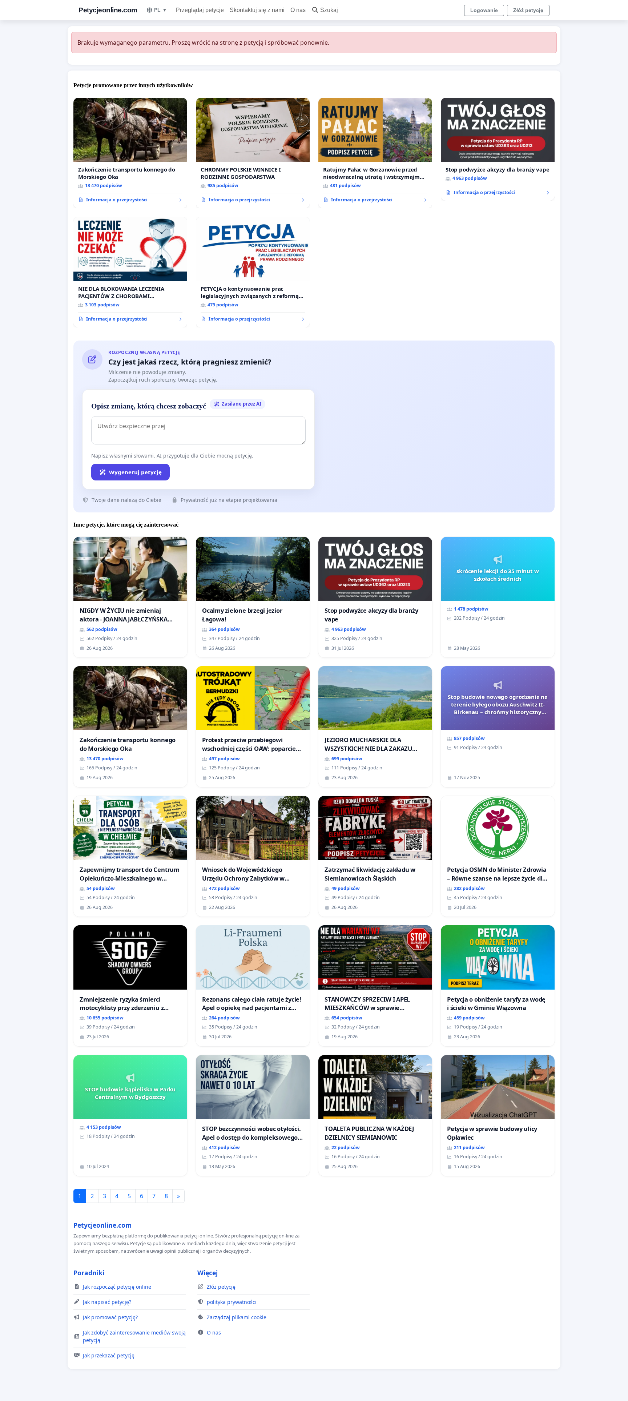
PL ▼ (160, 10)
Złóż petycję (528, 10)
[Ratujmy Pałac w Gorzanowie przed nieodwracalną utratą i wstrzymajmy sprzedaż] (375, 153)
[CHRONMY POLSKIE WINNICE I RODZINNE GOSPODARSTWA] (253, 153)
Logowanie (484, 10)
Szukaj (329, 10)
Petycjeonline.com (107, 10)
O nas (298, 10)
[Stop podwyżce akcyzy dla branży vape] (498, 149)
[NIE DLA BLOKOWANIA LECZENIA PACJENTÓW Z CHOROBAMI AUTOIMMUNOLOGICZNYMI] (130, 272)
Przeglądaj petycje (200, 10)
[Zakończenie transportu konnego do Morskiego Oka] (130, 153)
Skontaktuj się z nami (257, 10)
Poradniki (88, 1272)
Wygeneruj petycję (135, 472)
